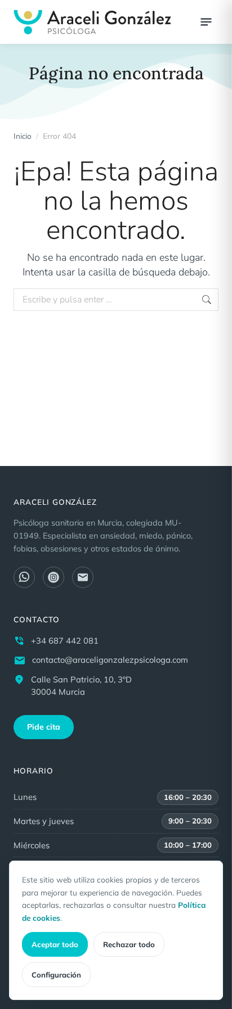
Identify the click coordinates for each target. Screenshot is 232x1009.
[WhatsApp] (24, 577)
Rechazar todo (129, 944)
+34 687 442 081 (65, 640)
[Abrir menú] (206, 22)
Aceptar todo (55, 944)
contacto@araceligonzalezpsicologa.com (110, 659)
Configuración (56, 974)
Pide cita (43, 727)
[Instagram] (53, 577)
